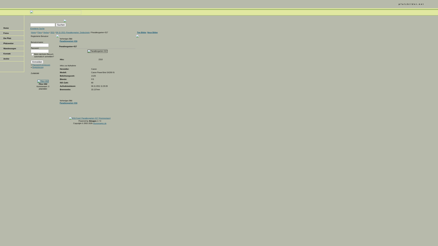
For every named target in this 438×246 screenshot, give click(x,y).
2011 (52, 32)
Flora (39, 32)
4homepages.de (99, 123)
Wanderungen (9, 48)
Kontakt (7, 54)
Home (6, 28)
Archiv (6, 59)
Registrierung (37, 67)
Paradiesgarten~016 (68, 41)
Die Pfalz (7, 38)
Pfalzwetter (8, 43)
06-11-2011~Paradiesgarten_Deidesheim (73, 32)
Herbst (46, 32)
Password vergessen (41, 65)
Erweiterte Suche (37, 29)
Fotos (6, 33)
